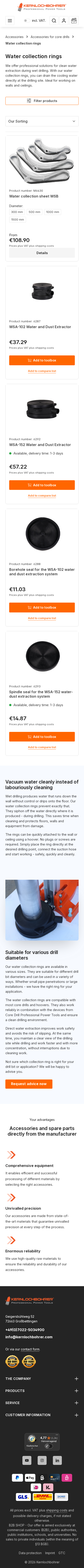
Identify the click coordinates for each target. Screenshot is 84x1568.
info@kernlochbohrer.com (28, 1337)
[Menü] (57, 1435)
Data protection (30, 1553)
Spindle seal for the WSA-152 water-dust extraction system (41, 694)
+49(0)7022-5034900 (24, 1330)
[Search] (54, 20)
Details (42, 253)
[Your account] (63, 20)
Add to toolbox (44, 360)
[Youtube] (26, 1460)
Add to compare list (42, 371)
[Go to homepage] (42, 7)
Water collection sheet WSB (33, 196)
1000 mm (52, 212)
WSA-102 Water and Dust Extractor (40, 327)
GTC (61, 1553)
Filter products (45, 101)
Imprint (50, 1553)
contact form (30, 1349)
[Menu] (9, 20)
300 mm (17, 212)
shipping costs (56, 1510)
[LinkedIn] (57, 1460)
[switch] (49, 1446)
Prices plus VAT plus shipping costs (31, 245)
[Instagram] (42, 1460)
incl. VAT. (35, 20)
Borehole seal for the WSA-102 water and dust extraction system (42, 571)
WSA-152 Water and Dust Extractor (40, 444)
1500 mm (17, 219)
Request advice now (29, 1084)
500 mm (34, 212)
